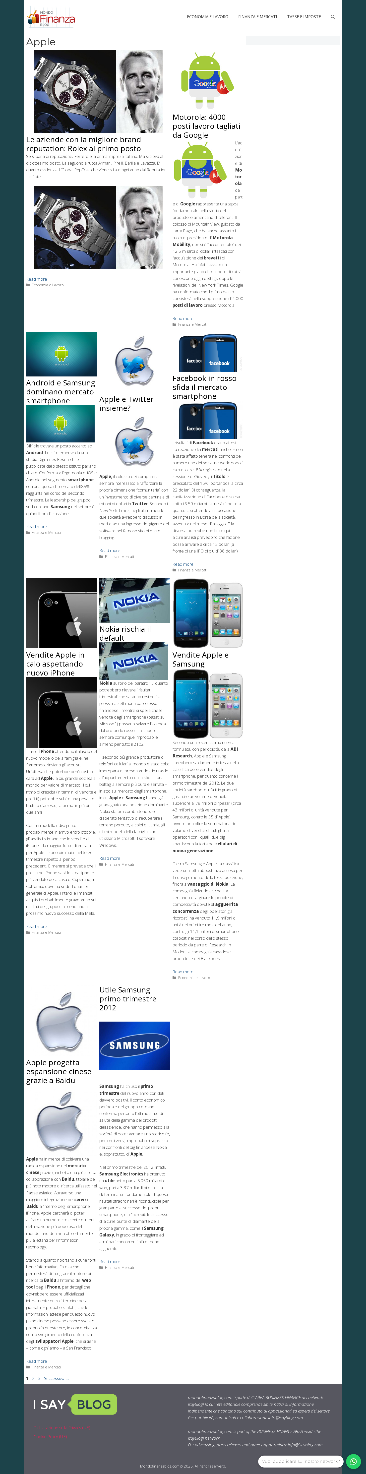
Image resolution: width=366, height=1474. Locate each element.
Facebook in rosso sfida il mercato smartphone (205, 387)
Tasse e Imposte (304, 16)
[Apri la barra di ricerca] (333, 16)
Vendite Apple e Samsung (201, 659)
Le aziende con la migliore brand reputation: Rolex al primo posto (83, 143)
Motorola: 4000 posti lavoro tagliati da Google (207, 126)
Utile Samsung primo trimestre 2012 (127, 998)
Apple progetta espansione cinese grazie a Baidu (58, 1071)
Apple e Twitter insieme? (126, 403)
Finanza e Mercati (257, 16)
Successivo (56, 1378)
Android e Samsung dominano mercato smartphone (60, 391)
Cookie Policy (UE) (50, 1436)
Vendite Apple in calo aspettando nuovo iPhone (55, 664)
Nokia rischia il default (125, 633)
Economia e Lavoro (207, 16)
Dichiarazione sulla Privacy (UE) (62, 1427)
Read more (36, 279)
